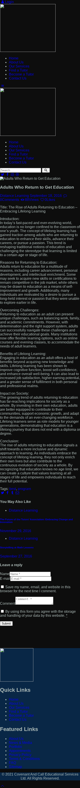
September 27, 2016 (16, 556)
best (12, 489)
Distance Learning (14, 196)
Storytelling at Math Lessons (17, 547)
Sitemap (15, 767)
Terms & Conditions (24, 759)
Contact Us (17, 719)
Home (13, 699)
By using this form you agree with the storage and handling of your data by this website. (38, 613)
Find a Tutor (18, 711)
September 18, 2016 (46, 196)
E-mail (5, 578)
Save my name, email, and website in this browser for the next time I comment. (35, 589)
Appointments (20, 751)
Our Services (19, 707)
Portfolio (15, 747)
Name (5, 574)
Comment (7, 603)
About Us (16, 703)
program (24, 489)
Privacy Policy (20, 755)
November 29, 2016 (15, 531)
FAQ (12, 763)
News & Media (20, 743)
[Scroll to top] (2, 786)
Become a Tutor (21, 715)
